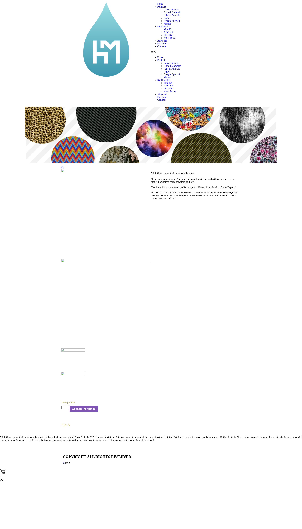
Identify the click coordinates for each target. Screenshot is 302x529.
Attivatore (162, 40)
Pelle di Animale (172, 15)
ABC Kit (168, 32)
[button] (196, 51)
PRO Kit (168, 35)
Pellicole (161, 6)
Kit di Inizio (170, 37)
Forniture (161, 43)
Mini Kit (168, 29)
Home (160, 4)
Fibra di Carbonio (172, 12)
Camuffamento (171, 9)
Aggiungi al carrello (83, 408)
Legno (167, 18)
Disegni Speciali (172, 20)
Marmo (167, 23)
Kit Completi (163, 26)
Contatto (161, 46)
